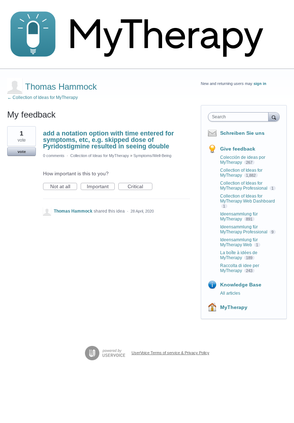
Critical (140, 187)
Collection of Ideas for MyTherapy (99, 155)
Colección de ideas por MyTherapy (242, 160)
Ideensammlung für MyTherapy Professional (244, 229)
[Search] (274, 116)
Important (101, 187)
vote (22, 151)
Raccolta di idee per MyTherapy (239, 268)
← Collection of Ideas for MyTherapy (42, 97)
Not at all (63, 187)
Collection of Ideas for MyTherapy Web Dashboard (247, 199)
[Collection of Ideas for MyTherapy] (141, 34)
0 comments (54, 155)
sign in (259, 83)
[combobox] (240, 116)
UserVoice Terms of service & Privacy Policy (170, 353)
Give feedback (237, 149)
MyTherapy (233, 307)
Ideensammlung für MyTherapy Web (239, 242)
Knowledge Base (240, 284)
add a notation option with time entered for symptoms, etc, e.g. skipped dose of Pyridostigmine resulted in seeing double (108, 140)
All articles (230, 293)
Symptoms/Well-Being (152, 155)
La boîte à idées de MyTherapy (238, 255)
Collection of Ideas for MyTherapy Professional (244, 186)
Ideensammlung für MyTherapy (239, 217)
